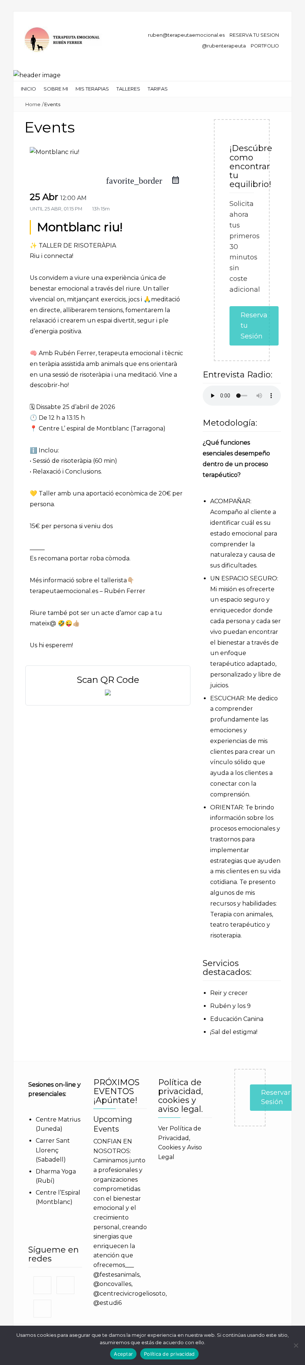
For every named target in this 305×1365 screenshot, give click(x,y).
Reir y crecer (229, 992)
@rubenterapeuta (224, 46)
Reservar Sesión (275, 1097)
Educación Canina (236, 1018)
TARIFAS (158, 89)
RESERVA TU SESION (254, 35)
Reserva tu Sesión (254, 326)
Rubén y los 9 (230, 1005)
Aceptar (123, 1354)
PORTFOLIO (265, 46)
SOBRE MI (56, 89)
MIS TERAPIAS (92, 89)
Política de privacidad (169, 1354)
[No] (295, 1345)
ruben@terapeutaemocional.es (186, 35)
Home (33, 104)
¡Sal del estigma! (233, 1031)
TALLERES (128, 89)
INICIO (28, 89)
